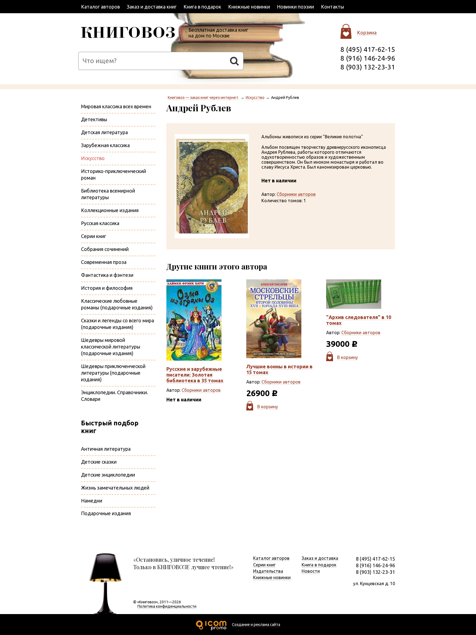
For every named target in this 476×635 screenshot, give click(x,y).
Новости (311, 571)
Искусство (255, 97)
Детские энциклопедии (108, 474)
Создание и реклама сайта (256, 624)
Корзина (367, 32)
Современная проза (103, 262)
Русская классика (100, 223)
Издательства (268, 571)
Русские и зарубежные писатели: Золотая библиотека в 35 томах (194, 374)
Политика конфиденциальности (166, 606)
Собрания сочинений (105, 249)
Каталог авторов (100, 6)
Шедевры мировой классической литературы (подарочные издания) (110, 346)
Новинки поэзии (295, 6)
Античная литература (106, 449)
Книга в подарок (202, 6)
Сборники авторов (296, 194)
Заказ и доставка (320, 558)
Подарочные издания (106, 513)
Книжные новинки (249, 6)
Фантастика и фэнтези (107, 275)
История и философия (106, 288)
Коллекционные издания (110, 210)
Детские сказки (99, 461)
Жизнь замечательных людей (115, 487)
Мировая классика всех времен (116, 106)
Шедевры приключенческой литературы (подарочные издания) (113, 372)
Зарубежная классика (105, 145)
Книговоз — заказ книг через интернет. (203, 97)
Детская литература (104, 132)
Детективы (94, 119)
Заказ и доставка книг (152, 6)
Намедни (91, 500)
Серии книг (93, 236)
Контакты (332, 6)
